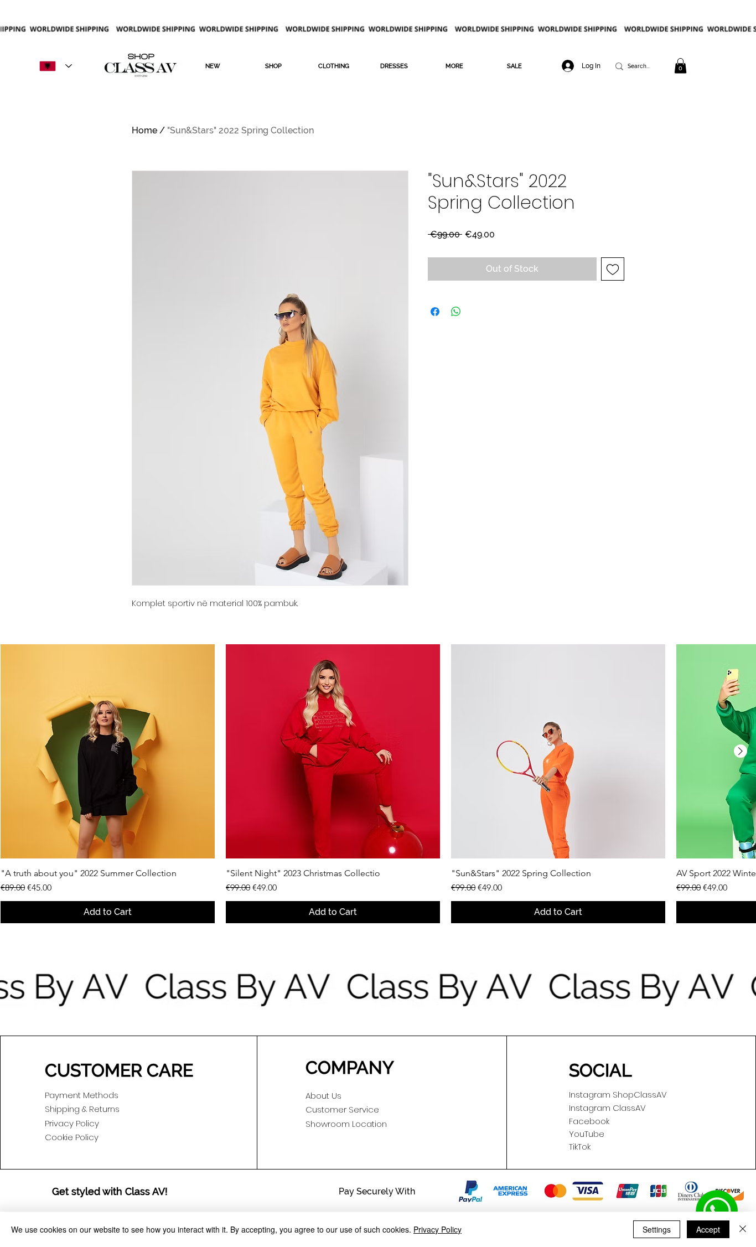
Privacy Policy (437, 1229)
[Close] (742, 1229)
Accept (708, 1229)
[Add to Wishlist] (612, 269)
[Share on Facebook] (435, 311)
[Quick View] (108, 751)
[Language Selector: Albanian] (56, 66)
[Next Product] (740, 751)
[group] (378, 783)
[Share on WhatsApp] (456, 311)
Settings (657, 1229)
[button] (213, 66)
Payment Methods (81, 1095)
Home (144, 130)
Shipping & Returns (82, 1109)
